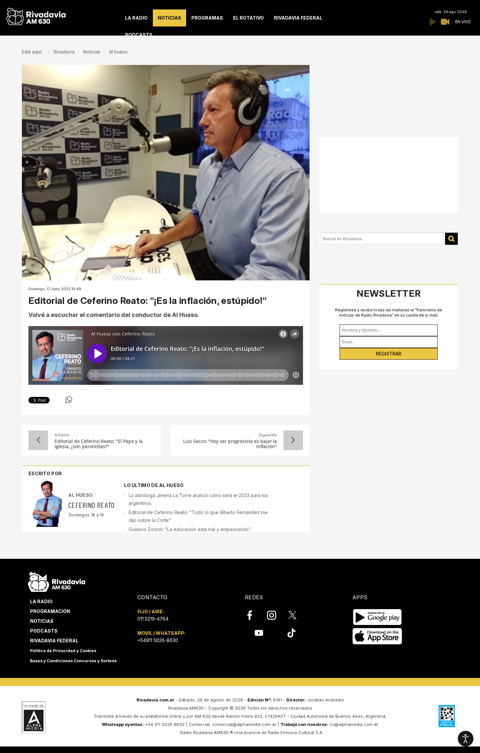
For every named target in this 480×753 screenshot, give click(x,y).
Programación (50, 611)
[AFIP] (447, 716)
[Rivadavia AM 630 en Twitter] (296, 615)
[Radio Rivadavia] (56, 581)
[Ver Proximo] (293, 440)
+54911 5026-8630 (157, 640)
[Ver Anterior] (38, 440)
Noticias (42, 621)
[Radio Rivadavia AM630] (36, 15)
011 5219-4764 (152, 618)
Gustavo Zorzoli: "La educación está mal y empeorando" (190, 529)
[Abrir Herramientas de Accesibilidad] (465, 738)
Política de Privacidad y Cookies (63, 650)
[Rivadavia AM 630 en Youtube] (259, 633)
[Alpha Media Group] (33, 717)
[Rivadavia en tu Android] (377, 617)
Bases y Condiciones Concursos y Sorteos (73, 660)
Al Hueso (80, 495)
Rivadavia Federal (54, 640)
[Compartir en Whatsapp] (68, 400)
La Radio (41, 601)
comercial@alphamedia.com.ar (244, 724)
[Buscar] (451, 239)
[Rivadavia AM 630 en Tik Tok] (291, 633)
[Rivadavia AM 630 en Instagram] (275, 615)
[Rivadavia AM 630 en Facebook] (253, 615)
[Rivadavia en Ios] (377, 636)
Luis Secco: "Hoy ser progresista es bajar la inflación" (230, 444)
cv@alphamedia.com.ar (353, 724)
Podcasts (43, 631)
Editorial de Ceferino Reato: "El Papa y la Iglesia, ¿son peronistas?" (99, 444)
